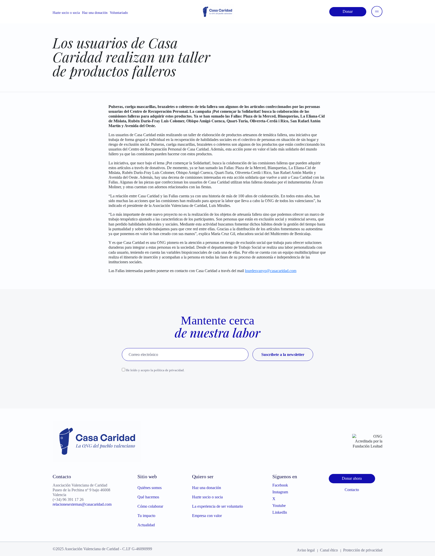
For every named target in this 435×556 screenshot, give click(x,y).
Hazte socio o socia (66, 13)
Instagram (280, 492)
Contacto (352, 490)
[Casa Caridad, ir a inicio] (217, 11)
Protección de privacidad (362, 550)
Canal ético (329, 550)
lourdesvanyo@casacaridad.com (270, 271)
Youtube (279, 505)
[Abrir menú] (376, 11)
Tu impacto (146, 515)
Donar (348, 11)
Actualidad (146, 525)
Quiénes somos (149, 488)
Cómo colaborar (150, 506)
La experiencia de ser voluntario (217, 506)
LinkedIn (279, 512)
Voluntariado (119, 13)
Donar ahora (352, 478)
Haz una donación (94, 13)
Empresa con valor (207, 515)
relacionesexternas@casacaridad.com (82, 504)
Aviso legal (306, 550)
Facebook (280, 485)
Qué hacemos (148, 497)
